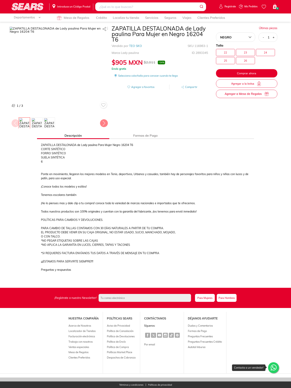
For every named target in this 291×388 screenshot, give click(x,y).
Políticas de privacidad (160, 385)
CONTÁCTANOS (155, 318)
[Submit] (201, 7)
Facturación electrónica (81, 336)
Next (104, 122)
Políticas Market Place (119, 352)
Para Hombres (227, 297)
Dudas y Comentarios (200, 325)
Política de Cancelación (120, 331)
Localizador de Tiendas (82, 331)
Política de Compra (118, 347)
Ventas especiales (78, 347)
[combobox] (150, 6)
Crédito (101, 18)
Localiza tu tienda (126, 18)
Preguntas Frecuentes (200, 336)
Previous (15, 122)
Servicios (151, 18)
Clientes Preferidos (211, 18)
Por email (149, 344)
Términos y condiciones (131, 385)
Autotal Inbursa (196, 347)
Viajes (186, 18)
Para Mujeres (205, 297)
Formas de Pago (197, 331)
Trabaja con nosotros (80, 341)
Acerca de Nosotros (79, 325)
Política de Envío (116, 341)
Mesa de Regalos (76, 18)
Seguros (170, 18)
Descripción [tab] (73, 135)
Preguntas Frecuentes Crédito (205, 341)
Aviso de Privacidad (118, 325)
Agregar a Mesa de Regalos (243, 94)
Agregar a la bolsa (242, 83)
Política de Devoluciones (121, 336)
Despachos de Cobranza (121, 357)
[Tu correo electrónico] (146, 298)
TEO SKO (135, 46)
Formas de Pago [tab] (145, 135)
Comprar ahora (246, 73)
